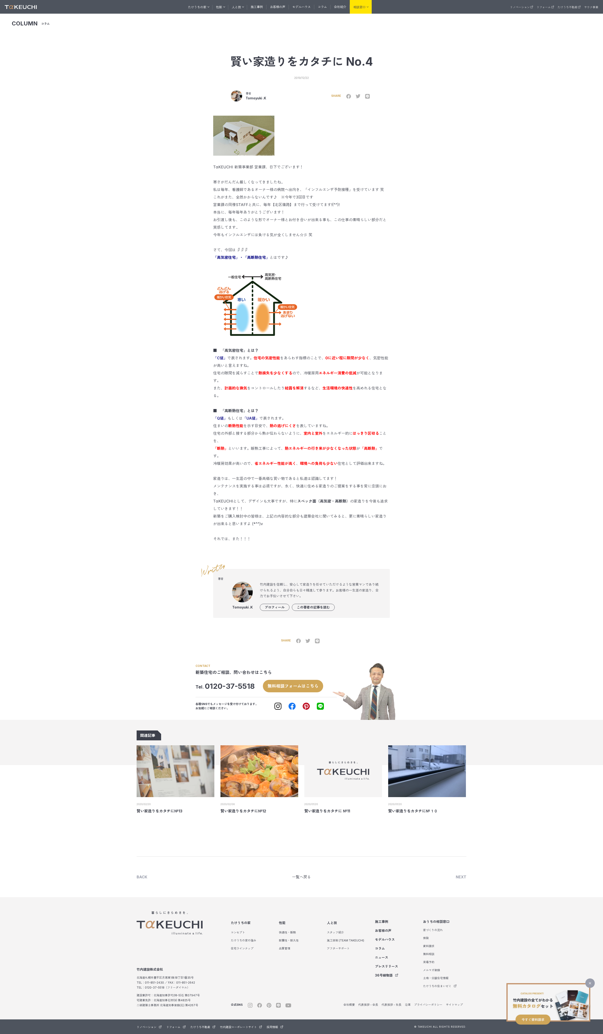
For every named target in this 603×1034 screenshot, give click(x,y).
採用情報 (272, 1027)
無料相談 (428, 954)
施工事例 (257, 7)
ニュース (381, 957)
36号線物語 (384, 975)
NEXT (461, 877)
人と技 (332, 923)
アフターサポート (338, 948)
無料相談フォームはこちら (293, 686)
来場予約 (428, 962)
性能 (282, 923)
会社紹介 (340, 7)
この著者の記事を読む (313, 607)
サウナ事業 (591, 7)
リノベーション (520, 7)
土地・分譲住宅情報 (435, 978)
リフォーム (544, 7)
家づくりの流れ (433, 930)
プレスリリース (386, 966)
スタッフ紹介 (335, 932)
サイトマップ (454, 1004)
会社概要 (349, 1004)
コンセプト (238, 932)
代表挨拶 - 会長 (368, 1004)
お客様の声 (277, 7)
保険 (426, 938)
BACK (142, 877)
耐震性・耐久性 (289, 940)
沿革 (408, 1004)
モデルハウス (301, 7)
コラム (322, 7)
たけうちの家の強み (243, 940)
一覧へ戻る (301, 877)
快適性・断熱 (287, 932)
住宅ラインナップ (242, 948)
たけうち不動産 (567, 7)
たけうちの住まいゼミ (437, 986)
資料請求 (428, 946)
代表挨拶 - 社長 (391, 1004)
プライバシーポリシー (428, 1004)
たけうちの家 (241, 923)
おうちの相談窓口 (436, 922)
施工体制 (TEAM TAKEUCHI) (345, 940)
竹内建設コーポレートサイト (238, 1027)
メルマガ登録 (431, 970)
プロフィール (275, 607)
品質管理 (284, 948)
